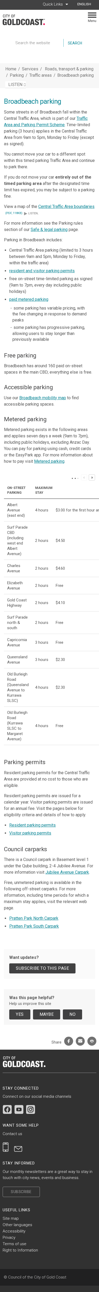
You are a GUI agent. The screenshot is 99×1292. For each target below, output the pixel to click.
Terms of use (14, 1243)
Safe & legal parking (49, 229)
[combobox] (86, 4)
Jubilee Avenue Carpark (67, 872)
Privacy (9, 1237)
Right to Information (20, 1250)
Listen (31, 213)
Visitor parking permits (30, 833)
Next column (92, 477)
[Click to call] (6, 1147)
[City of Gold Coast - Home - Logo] (26, 20)
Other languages (17, 1224)
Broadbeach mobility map (42, 397)
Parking (17, 75)
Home (10, 68)
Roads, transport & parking (69, 68)
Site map (11, 1218)
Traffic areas (41, 75)
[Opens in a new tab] (7, 1109)
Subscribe (21, 1192)
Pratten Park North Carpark (33, 918)
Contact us (12, 1133)
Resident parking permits (32, 825)
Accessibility (14, 1231)
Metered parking (49, 461)
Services (30, 68)
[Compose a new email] (18, 1147)
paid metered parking (28, 299)
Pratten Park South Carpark (34, 926)
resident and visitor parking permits (42, 270)
